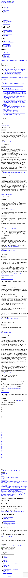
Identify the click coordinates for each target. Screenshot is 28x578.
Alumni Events (6, 54)
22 (1, 447)
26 (1, 452)
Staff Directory (20, 511)
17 (1, 441)
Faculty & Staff (6, 105)
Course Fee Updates (8, 525)
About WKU (6, 7)
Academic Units (7, 88)
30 (1, 457)
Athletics (5, 11)
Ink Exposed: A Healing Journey (8, 209)
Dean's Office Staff (7, 110)
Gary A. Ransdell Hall (15, 114)
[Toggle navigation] (1, 86)
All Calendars (4, 473)
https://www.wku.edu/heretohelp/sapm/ (14, 225)
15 (1, 438)
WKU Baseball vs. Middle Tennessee (9, 318)
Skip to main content (5, 1)
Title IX (5, 566)
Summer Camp (10, 491)
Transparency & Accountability (10, 564)
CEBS (2, 474)
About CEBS (6, 109)
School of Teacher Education (19, 93)
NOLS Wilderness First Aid (7, 279)
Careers (5, 567)
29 (1, 456)
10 (1, 432)
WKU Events (4, 485)
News (11, 111)
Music (17, 489)
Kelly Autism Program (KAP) (10, 100)
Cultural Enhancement (9, 495)
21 (1, 446)
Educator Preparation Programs (14, 113)
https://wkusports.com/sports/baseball (9, 328)
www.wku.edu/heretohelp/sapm (12, 246)
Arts (8, 487)
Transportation (6, 24)
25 (1, 451)
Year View (18, 470)
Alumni (5, 487)
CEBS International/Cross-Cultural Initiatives (14, 100)
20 (1, 445)
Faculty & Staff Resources (9, 521)
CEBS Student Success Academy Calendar (10, 482)
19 (1, 443)
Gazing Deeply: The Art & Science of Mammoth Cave (13, 172)
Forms (13, 106)
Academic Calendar (7, 30)
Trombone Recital (5, 392)
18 (1, 442)
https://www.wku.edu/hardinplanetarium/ (12, 388)
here (6, 346)
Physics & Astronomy (15, 486)
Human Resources (7, 31)
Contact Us (6, 570)
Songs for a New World (6, 332)
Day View (3, 470)
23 (1, 448)
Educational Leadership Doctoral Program (13, 90)
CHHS (21, 486)
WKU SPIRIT (6, 58)
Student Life (6, 12)
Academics (5, 8)
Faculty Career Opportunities (16, 107)
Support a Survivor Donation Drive (9, 228)
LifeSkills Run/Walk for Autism (8, 250)
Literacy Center (14, 97)
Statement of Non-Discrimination (10, 569)
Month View (13, 470)
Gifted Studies (20, 100)
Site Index (5, 571)
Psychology (11, 92)
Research (8, 111)
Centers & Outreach (7, 98)
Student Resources (7, 95)
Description (3, 130)
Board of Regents (8, 489)
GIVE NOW (8, 536)
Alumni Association (7, 52)
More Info (8, 3)
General (2, 476)
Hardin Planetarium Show (6, 373)
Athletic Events (12, 487)
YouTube (19, 400)
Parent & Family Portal (8, 42)
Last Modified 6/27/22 (6, 576)
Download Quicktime (18, 545)
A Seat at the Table (5, 125)
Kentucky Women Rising (6, 194)
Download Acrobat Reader (7, 545)
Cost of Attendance (7, 45)
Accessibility (6, 565)
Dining (5, 22)
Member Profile (7, 46)
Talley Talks (10, 481)
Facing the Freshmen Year (6, 141)
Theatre (15, 491)
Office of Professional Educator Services (12, 96)
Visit (5, 3)
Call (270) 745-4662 (12, 511)
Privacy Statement (7, 573)
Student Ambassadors (8, 517)
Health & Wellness (7, 34)
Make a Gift (6, 55)
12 (1, 434)
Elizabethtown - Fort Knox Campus (14, 493)
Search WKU (4, 65)
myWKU (5, 35)
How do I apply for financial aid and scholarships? (14, 70)
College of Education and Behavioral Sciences (13, 83)
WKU (4, 82)
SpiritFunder (6, 56)
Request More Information (9, 523)
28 (1, 455)
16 (1, 439)
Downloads (3, 544)
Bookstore (5, 20)
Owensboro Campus (9, 494)
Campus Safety (6, 18)
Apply (2, 3)
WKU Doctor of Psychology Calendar (9, 477)
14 (1, 437)
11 (1, 433)
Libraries (14, 489)
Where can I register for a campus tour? (12, 72)
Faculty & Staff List (7, 106)
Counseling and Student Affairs (10, 89)
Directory (5, 32)
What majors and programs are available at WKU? (14, 69)
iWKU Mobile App (7, 21)
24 (1, 450)
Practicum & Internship (21, 481)
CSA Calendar (4, 480)
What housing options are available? (11, 73)
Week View (8, 470)
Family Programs (7, 41)
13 (1, 435)
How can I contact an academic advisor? (12, 74)
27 (1, 454)
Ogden (8, 486)
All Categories (4, 481)
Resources (17, 106)
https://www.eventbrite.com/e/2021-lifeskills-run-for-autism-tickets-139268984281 (13, 274)
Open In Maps (4, 511)
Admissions (6, 10)
